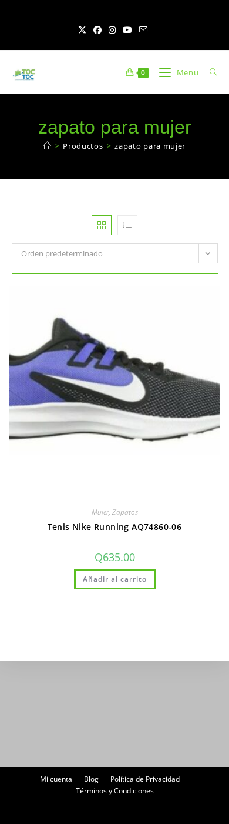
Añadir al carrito (115, 579)
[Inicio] (47, 146)
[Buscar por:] (209, 72)
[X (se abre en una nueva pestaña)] (84, 30)
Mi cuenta (56, 779)
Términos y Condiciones (115, 791)
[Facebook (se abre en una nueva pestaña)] (97, 30)
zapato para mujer (150, 146)
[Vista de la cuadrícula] (102, 225)
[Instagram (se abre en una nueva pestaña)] (112, 30)
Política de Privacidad (145, 779)
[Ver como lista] (127, 225)
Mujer (100, 512)
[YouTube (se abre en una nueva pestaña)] (127, 30)
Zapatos (125, 512)
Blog (91, 779)
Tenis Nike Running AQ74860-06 (115, 526)
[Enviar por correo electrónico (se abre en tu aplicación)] (143, 30)
